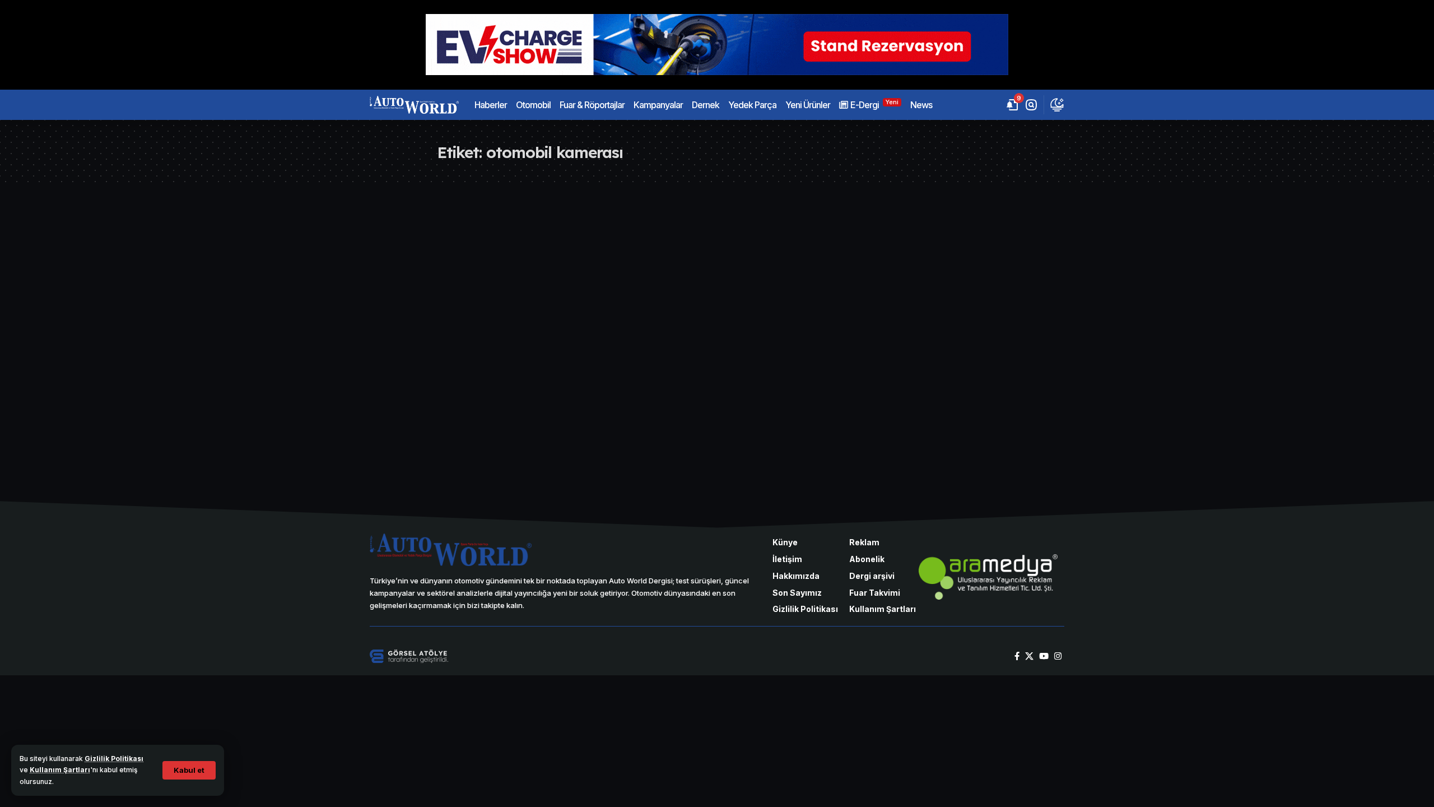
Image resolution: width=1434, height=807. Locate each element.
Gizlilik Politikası (114, 758)
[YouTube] (1043, 656)
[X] (1029, 656)
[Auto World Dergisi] (414, 105)
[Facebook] (1017, 656)
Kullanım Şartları (60, 770)
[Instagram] (1057, 656)
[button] (189, 770)
